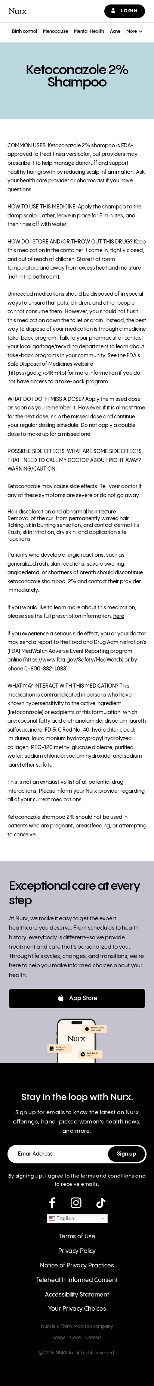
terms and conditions (107, 1176)
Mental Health (89, 31)
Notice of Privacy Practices (77, 1266)
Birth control (24, 31)
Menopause (55, 31)
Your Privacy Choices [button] (77, 1309)
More (131, 31)
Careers (93, 1337)
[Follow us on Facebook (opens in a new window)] (52, 1203)
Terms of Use (77, 1236)
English (64, 1218)
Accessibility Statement (77, 1295)
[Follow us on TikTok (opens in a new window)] (100, 1203)
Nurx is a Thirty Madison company (77, 1326)
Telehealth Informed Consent (77, 1280)
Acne (115, 31)
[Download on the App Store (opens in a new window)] (77, 998)
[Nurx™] (18, 11)
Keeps (58, 1337)
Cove (75, 1337)
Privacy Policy (77, 1251)
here (118, 616)
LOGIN (129, 11)
